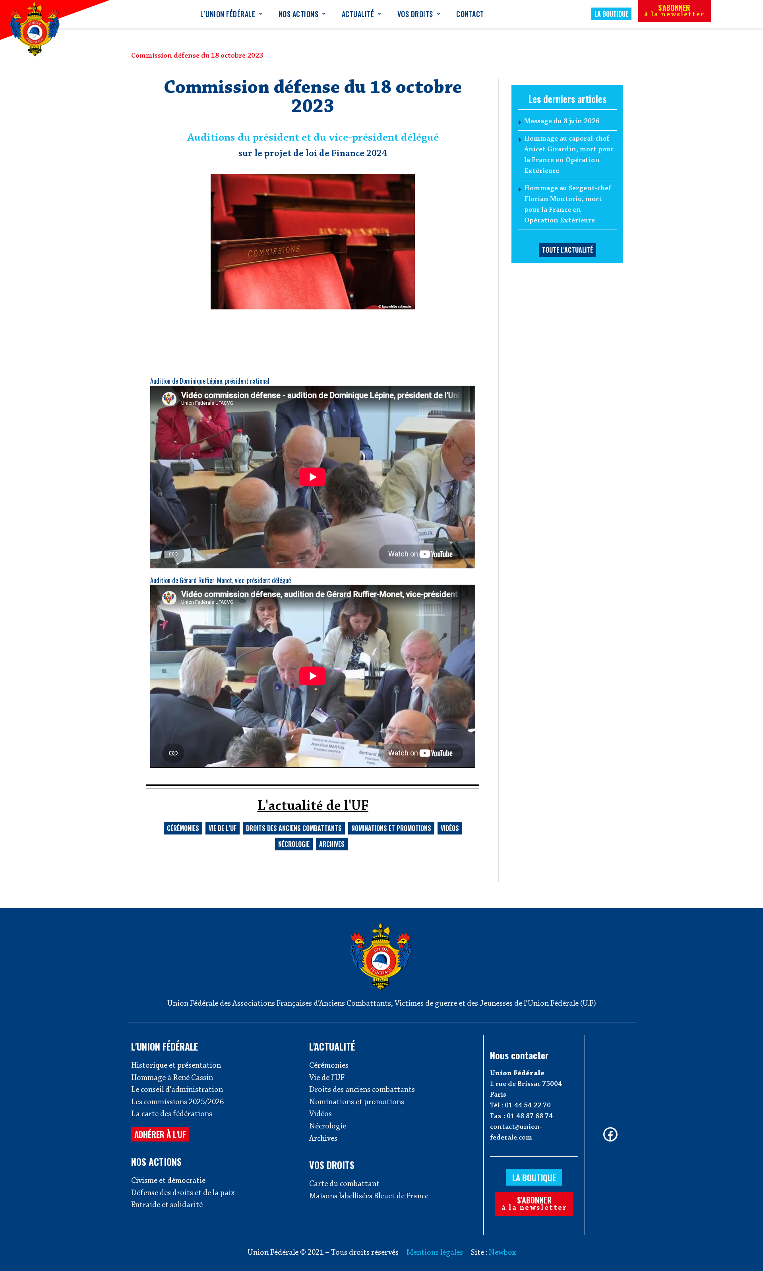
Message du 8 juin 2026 (562, 121)
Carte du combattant (344, 1184)
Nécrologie (294, 844)
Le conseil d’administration (177, 1090)
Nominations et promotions (391, 828)
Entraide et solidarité (167, 1205)
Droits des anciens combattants (294, 828)
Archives (332, 844)
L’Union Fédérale (227, 14)
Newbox (502, 1253)
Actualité (358, 14)
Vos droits (415, 14)
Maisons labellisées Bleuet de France (368, 1196)
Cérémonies (183, 828)
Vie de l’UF (222, 828)
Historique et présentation (176, 1066)
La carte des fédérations (171, 1114)
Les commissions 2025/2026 (177, 1102)
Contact (470, 14)
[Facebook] (610, 1134)
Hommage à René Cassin (172, 1078)
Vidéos (450, 828)
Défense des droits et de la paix (182, 1193)
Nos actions (299, 14)
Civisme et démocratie (168, 1181)
